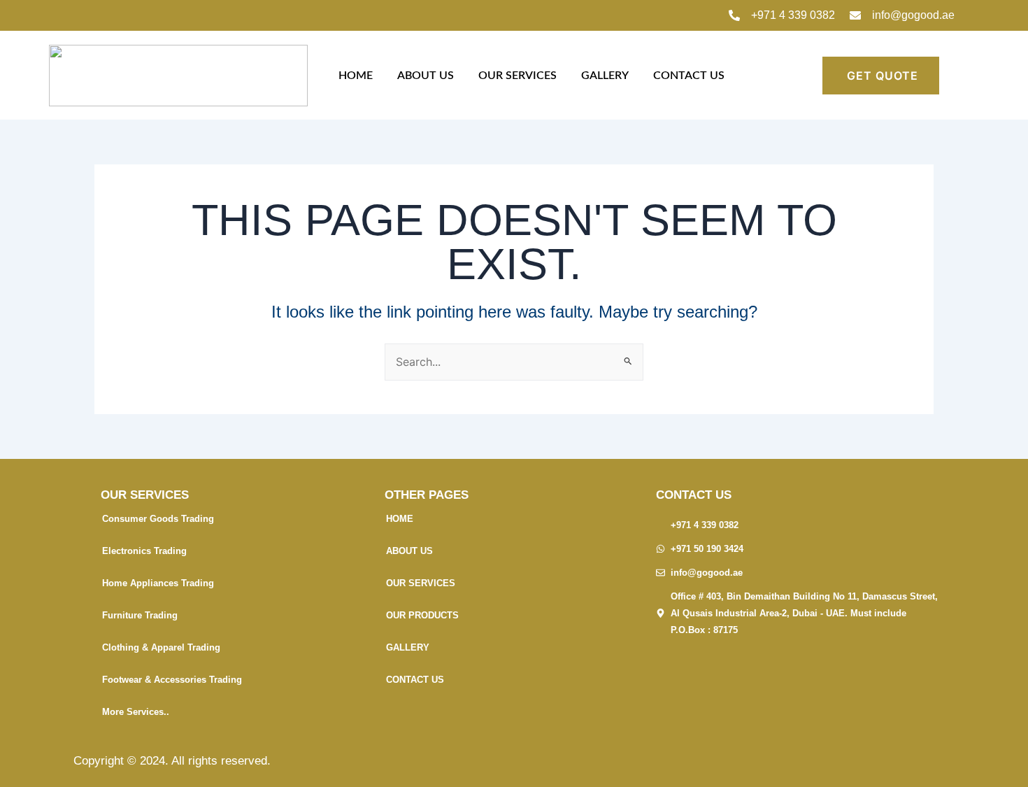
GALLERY (605, 75)
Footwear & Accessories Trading (172, 679)
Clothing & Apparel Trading (161, 647)
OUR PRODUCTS (422, 615)
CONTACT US (688, 75)
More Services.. (135, 712)
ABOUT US (425, 75)
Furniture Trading (140, 615)
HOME (355, 75)
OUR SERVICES (517, 75)
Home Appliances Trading (158, 583)
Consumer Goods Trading (158, 518)
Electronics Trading (144, 551)
